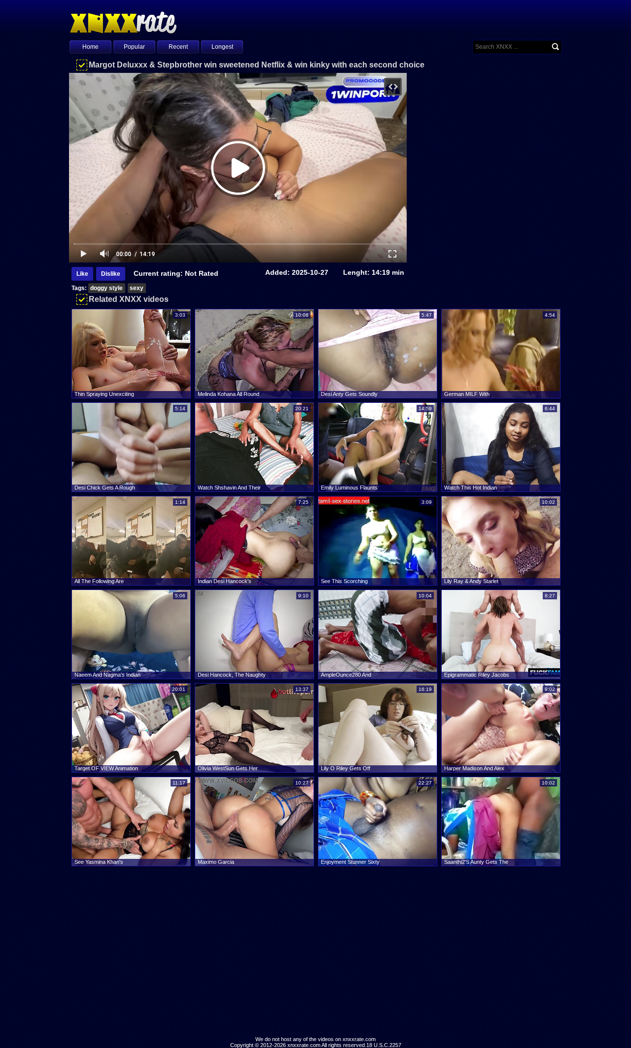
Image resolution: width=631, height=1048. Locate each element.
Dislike (110, 273)
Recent (178, 46)
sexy (136, 288)
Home (90, 46)
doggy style (106, 288)
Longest (222, 46)
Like (82, 273)
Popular (134, 46)
